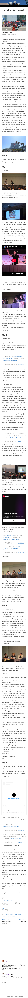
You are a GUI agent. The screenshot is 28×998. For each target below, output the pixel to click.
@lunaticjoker (6, 537)
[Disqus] (14, 942)
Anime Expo (5, 35)
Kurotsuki (14, 34)
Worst (13, 916)
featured (4, 916)
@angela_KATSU (7, 358)
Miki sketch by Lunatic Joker (9, 810)
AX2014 (13, 914)
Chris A (11, 812)
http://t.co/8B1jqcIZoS (15, 437)
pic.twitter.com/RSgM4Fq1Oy (11, 826)
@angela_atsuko (18, 356)
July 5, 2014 (21, 364)
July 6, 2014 (21, 830)
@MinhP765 (10, 535)
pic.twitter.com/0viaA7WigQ (18, 838)
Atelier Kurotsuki (14, 10)
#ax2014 (18, 546)
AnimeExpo (6, 914)
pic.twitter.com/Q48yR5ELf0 (10, 548)
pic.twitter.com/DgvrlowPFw (10, 360)
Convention (10, 35)
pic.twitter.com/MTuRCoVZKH (11, 539)
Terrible (9, 916)
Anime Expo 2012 (17, 900)
